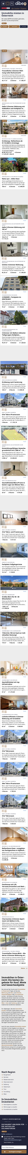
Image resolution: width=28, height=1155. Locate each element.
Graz (7, 1003)
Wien (5, 1094)
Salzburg (6, 1084)
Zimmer (18, 993)
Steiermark (7, 1087)
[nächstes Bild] (26, 57)
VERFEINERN (24, 26)
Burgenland (7, 1075)
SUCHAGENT (5, 26)
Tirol (5, 1089)
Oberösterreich (8, 1082)
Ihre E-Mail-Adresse (5, 1144)
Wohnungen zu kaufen (10, 1107)
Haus (12, 993)
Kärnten (6, 1077)
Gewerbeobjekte (7, 994)
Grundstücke (19, 994)
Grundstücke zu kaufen (10, 1109)
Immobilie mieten (20, 1026)
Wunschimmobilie (7, 1045)
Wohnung (5, 993)
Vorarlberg (7, 1091)
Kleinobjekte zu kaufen (10, 1104)
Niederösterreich (9, 1079)
